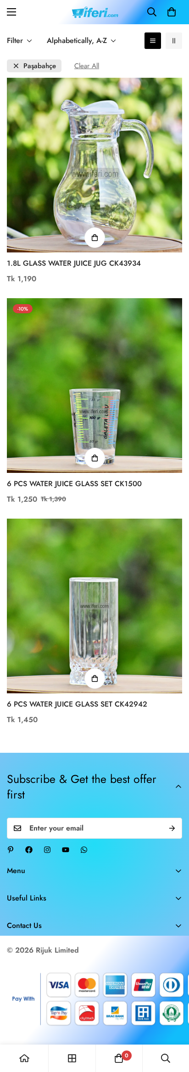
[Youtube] (65, 849)
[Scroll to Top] (172, 1023)
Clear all (86, 66)
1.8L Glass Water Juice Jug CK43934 (74, 263)
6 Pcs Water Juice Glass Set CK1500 (74, 483)
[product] (24, 1058)
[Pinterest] (10, 849)
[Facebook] (29, 849)
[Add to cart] (94, 237)
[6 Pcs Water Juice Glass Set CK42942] (94, 606)
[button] (171, 11)
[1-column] (153, 40)
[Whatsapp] (84, 849)
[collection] (72, 1058)
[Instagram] (47, 849)
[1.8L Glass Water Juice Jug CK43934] (94, 165)
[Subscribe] (172, 828)
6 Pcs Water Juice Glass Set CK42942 (77, 704)
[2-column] (174, 40)
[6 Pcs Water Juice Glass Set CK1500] (94, 385)
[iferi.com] (95, 12)
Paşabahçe (39, 66)
